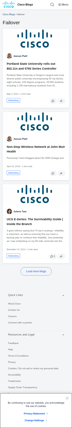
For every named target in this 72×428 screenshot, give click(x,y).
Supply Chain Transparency (22, 387)
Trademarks (14, 381)
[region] (36, 410)
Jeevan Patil (20, 56)
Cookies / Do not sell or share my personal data (33, 368)
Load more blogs (36, 271)
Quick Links (15, 295)
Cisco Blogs (25, 4)
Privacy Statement (34, 413)
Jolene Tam (19, 211)
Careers (12, 316)
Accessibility (14, 374)
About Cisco (14, 303)
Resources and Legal (21, 334)
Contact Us (14, 310)
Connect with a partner (20, 322)
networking (13, 100)
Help (10, 349)
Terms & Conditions (18, 355)
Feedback (13, 343)
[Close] (67, 398)
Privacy (12, 362)
